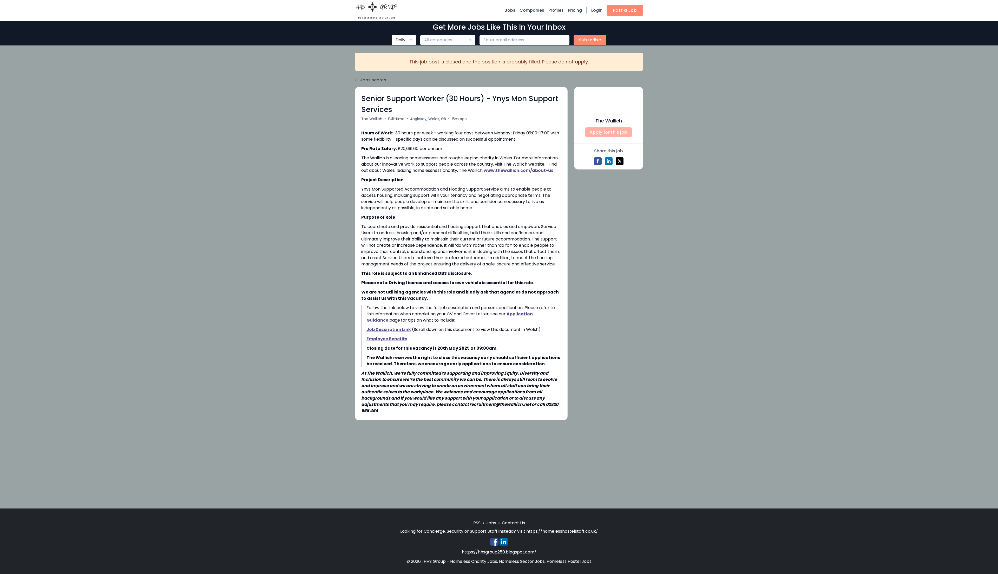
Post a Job (625, 10)
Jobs (510, 10)
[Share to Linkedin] (609, 161)
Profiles (556, 10)
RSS (477, 523)
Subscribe (590, 40)
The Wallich (371, 118)
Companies (532, 10)
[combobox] (404, 40)
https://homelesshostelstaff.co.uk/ (562, 531)
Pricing (575, 10)
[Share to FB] (598, 161)
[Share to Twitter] (619, 161)
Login (596, 10)
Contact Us (513, 523)
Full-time (396, 118)
